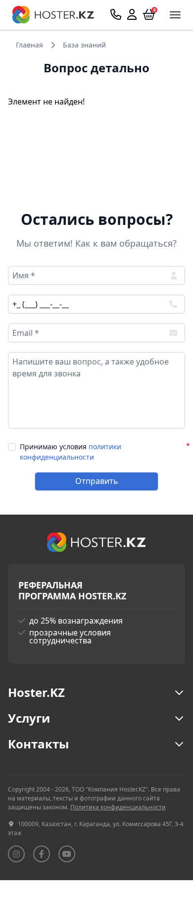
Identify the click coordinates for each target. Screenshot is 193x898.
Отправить (96, 480)
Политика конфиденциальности (118, 807)
